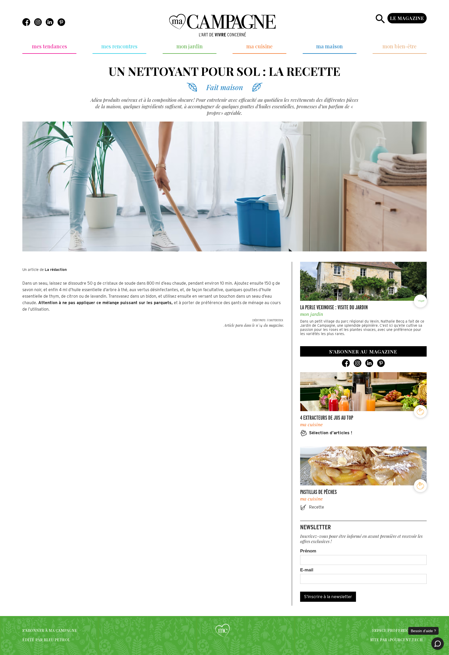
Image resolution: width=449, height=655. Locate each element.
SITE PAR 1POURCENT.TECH (396, 639)
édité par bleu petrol (46, 639)
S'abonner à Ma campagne (49, 630)
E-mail (306, 569)
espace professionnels (397, 630)
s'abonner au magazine (363, 351)
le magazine (407, 18)
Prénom (308, 551)
